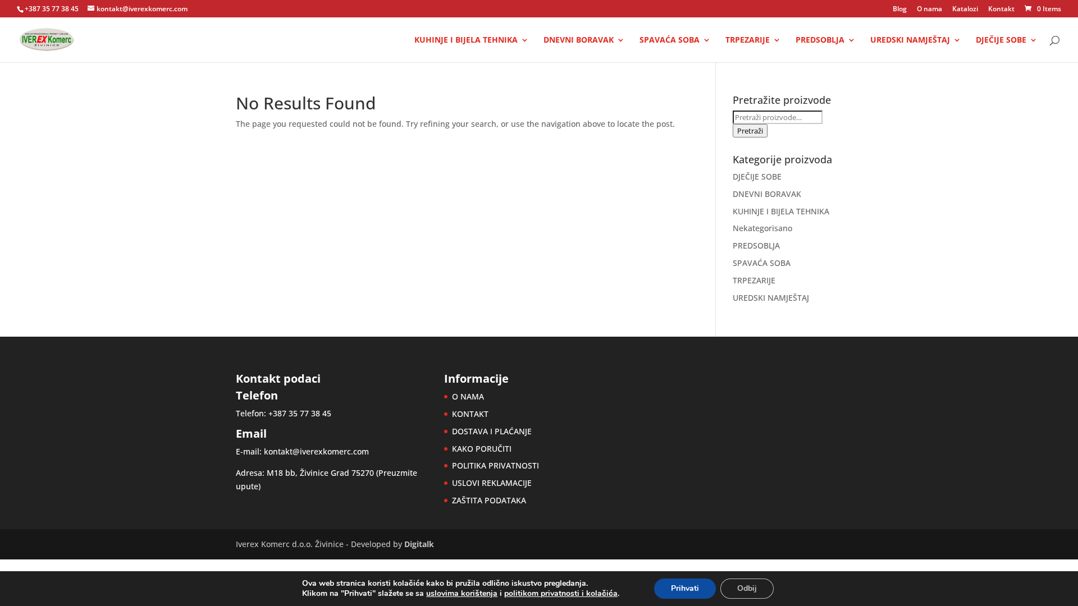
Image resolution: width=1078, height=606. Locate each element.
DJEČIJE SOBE (1001, 40)
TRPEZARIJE (747, 40)
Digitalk (419, 544)
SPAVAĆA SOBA (670, 40)
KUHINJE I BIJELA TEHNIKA (466, 40)
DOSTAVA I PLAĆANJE (492, 431)
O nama (929, 9)
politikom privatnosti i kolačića (561, 593)
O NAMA (468, 396)
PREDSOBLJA (820, 40)
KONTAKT (470, 413)
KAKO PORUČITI (481, 448)
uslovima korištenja (461, 593)
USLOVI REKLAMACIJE (492, 483)
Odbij (747, 588)
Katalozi (965, 9)
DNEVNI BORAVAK (578, 40)
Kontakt (1001, 9)
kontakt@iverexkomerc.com (316, 451)
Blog (900, 9)
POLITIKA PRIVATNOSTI (495, 465)
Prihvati (685, 588)
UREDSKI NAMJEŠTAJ (910, 40)
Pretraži (750, 131)
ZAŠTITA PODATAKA (489, 500)
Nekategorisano (762, 228)
